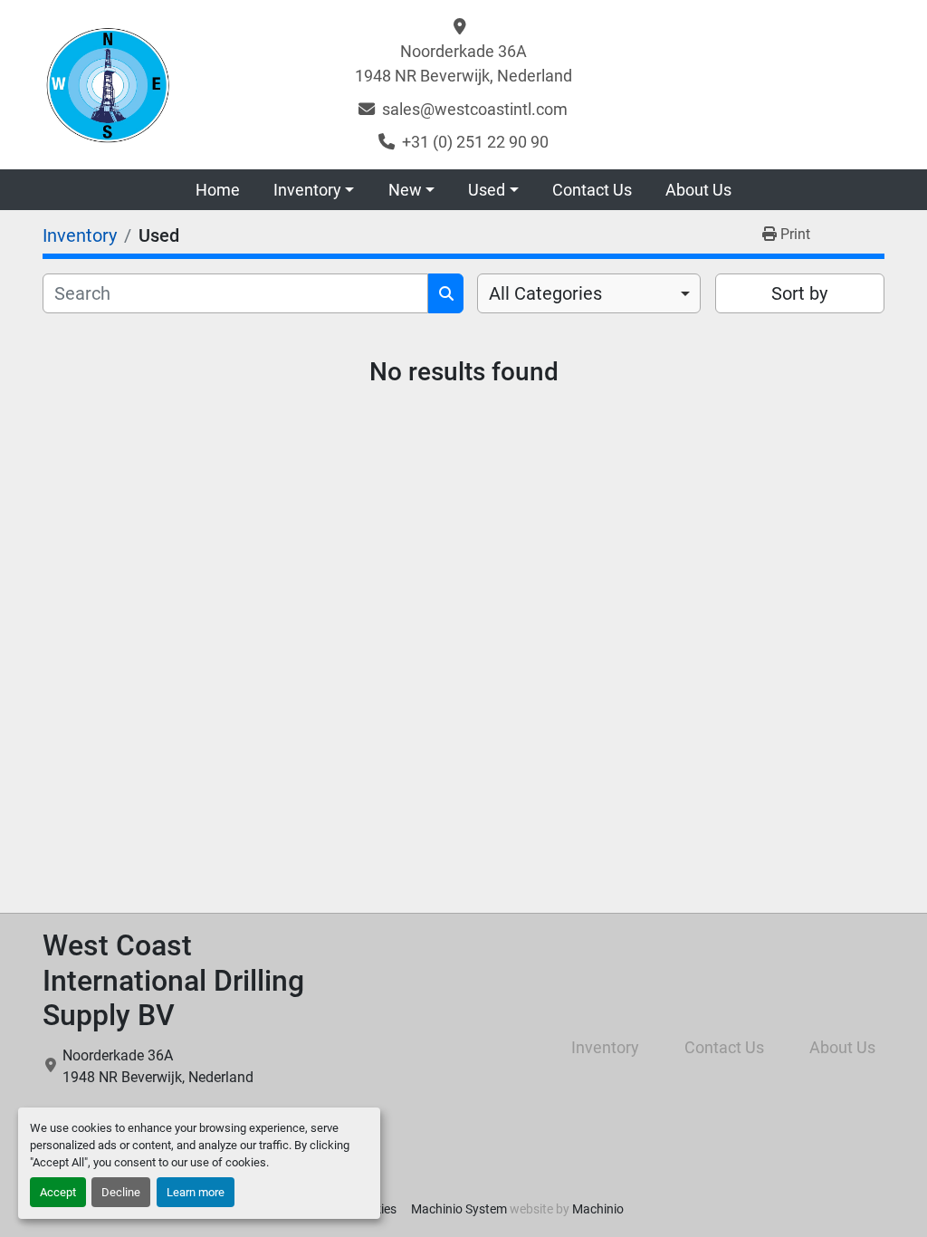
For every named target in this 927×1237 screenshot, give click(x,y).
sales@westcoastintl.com (475, 109)
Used (486, 189)
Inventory (307, 189)
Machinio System (459, 1209)
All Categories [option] (545, 293)
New (405, 189)
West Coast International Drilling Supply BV (173, 980)
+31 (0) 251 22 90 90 (475, 141)
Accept (58, 1192)
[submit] (446, 293)
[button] (313, 189)
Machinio (598, 1209)
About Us (698, 189)
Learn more (196, 1192)
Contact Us (592, 189)
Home (218, 189)
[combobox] (589, 293)
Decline (120, 1192)
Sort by (799, 293)
